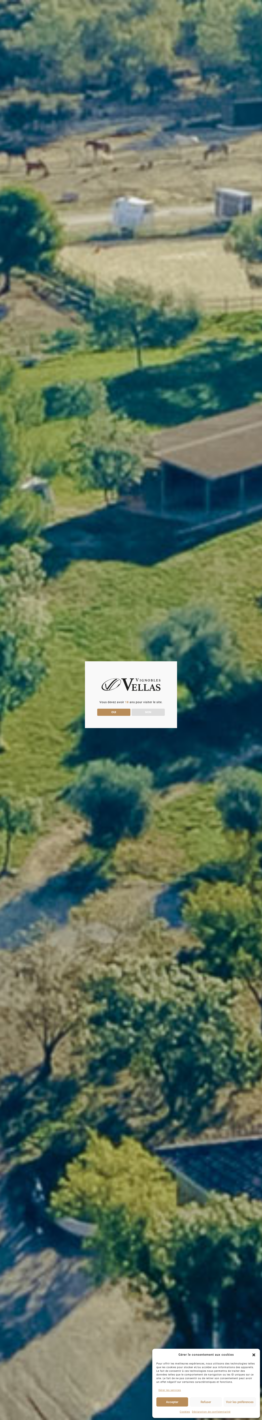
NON (148, 712)
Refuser (206, 1402)
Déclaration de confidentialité (211, 1411)
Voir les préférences (240, 1402)
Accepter (172, 1402)
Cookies (185, 1411)
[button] (254, 1355)
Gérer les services (169, 1390)
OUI (113, 712)
